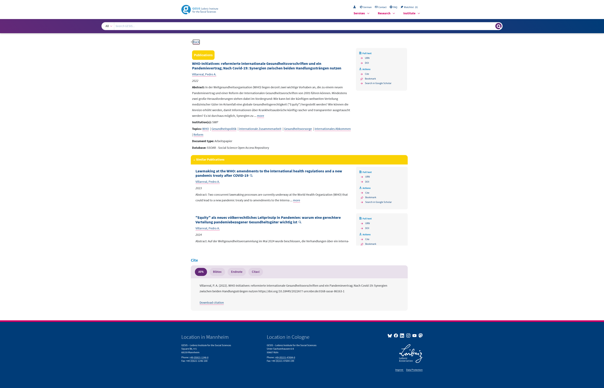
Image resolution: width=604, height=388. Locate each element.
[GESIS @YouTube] (415, 335)
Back (196, 42)
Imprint (399, 369)
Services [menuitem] (359, 13)
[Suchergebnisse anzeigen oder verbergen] (498, 26)
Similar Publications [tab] (210, 160)
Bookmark (370, 78)
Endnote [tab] (236, 272)
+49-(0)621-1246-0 (198, 357)
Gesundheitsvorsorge (298, 129)
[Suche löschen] (492, 26)
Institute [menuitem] (409, 13)
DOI (367, 63)
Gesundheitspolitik (224, 129)
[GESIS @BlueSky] (390, 335)
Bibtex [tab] (217, 272)
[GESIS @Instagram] (408, 335)
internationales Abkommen (333, 129)
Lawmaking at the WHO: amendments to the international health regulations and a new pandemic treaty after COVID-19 (269, 173)
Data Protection (414, 369)
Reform (198, 135)
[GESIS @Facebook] (396, 335)
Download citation (212, 303)
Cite (367, 74)
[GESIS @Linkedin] (402, 335)
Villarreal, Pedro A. (204, 74)
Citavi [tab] (256, 272)
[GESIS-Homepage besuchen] (200, 9)
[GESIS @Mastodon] (420, 335)
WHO (205, 129)
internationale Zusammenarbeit (260, 129)
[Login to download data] (355, 7)
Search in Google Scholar (378, 83)
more (260, 116)
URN (367, 58)
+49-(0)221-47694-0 (285, 357)
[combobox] (302, 26)
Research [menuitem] (384, 13)
